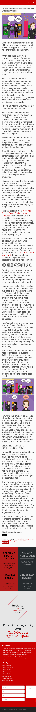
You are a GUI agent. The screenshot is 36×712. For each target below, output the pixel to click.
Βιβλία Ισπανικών (7, 672)
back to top (5, 542)
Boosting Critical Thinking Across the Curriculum (14, 657)
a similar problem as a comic (18, 253)
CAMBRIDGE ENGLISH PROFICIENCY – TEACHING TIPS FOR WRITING (9, 566)
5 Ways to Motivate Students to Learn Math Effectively (16, 659)
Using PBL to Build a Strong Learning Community (14, 654)
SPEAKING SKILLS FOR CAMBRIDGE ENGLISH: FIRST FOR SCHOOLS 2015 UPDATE (9, 585)
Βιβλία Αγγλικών (6, 665)
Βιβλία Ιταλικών (6, 674)
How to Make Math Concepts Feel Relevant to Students (16, 650)
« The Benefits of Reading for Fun (24, 539)
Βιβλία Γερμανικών (7, 667)
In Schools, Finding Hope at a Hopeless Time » (15, 541)
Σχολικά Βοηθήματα (7, 678)
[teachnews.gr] (18, 2)
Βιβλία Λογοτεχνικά (7, 680)
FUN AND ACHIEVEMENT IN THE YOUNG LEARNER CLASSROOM (27, 562)
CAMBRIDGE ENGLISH (27, 577)
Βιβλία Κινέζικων (6, 676)
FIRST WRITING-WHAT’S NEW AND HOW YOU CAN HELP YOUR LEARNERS (27, 585)
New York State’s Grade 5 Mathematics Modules (17, 213)
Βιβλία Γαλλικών (6, 670)
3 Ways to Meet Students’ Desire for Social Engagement (16, 652)
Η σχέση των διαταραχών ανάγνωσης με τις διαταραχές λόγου (18, 648)
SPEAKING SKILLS (9, 577)
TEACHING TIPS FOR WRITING (9, 556)
